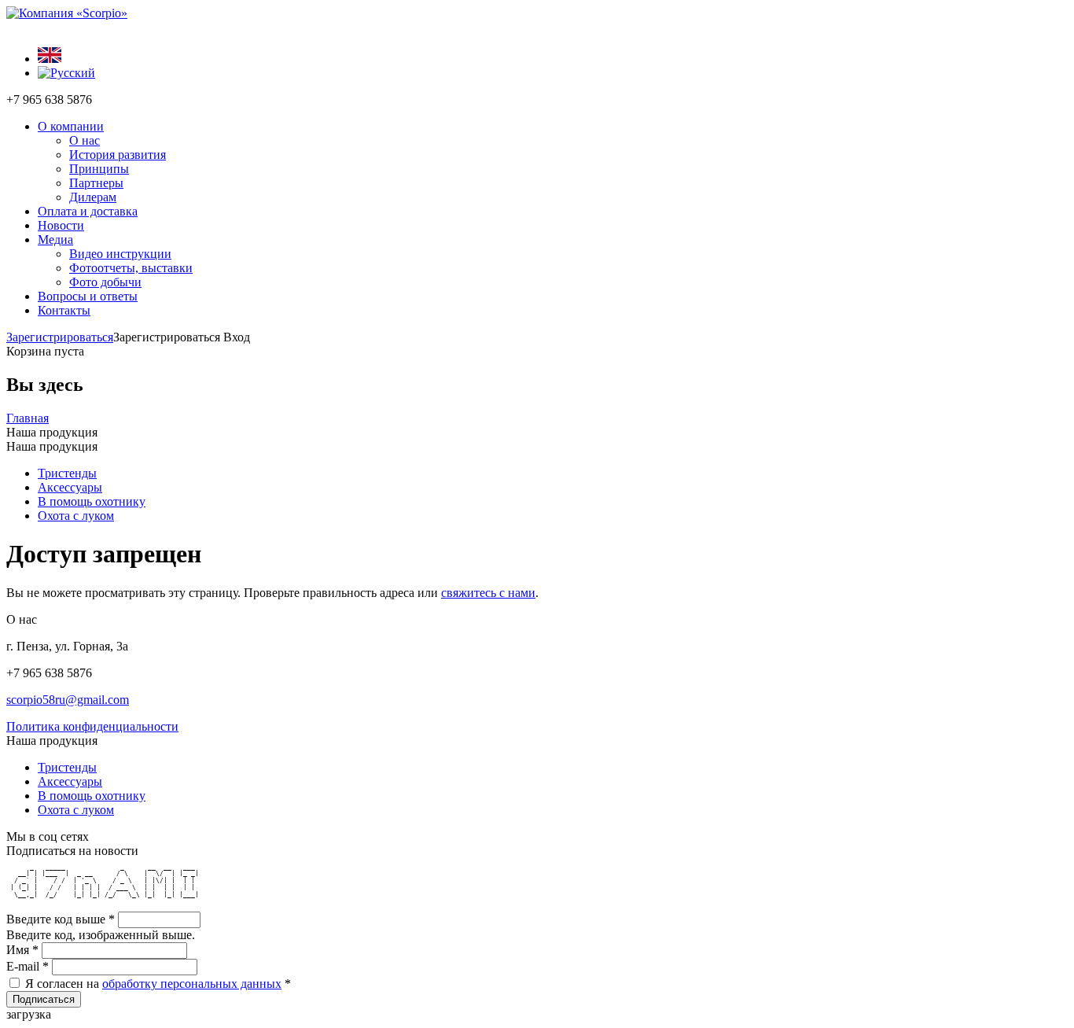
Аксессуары (70, 487)
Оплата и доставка (88, 211)
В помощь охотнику (91, 501)
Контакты (64, 310)
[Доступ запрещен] (66, 72)
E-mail (27, 966)
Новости (61, 225)
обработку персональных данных (191, 983)
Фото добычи (105, 282)
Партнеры (96, 183)
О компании (71, 126)
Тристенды (67, 473)
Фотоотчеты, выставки (131, 268)
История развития (117, 154)
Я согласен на (158, 983)
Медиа (55, 239)
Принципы (99, 168)
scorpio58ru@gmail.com (67, 699)
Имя (22, 949)
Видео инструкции (120, 253)
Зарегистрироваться (59, 337)
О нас (84, 140)
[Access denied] (49, 58)
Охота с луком (76, 515)
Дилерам (92, 197)
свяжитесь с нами (488, 592)
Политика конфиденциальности (92, 726)
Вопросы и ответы (88, 296)
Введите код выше (60, 919)
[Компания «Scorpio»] (66, 13)
